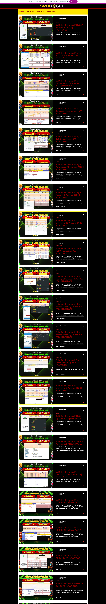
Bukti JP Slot (40, 11)
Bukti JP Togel (30, 11)
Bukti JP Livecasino (52, 11)
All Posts (21, 11)
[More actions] (84, 19)
